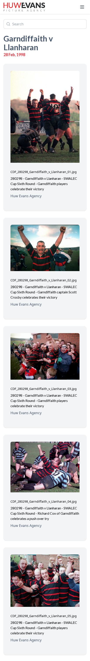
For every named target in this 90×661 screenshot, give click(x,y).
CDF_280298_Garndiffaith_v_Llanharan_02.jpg (43, 280)
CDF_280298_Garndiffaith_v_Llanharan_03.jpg (43, 389)
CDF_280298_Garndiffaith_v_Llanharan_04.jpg (43, 501)
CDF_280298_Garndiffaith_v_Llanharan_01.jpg (43, 172)
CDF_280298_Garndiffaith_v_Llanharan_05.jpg (43, 616)
